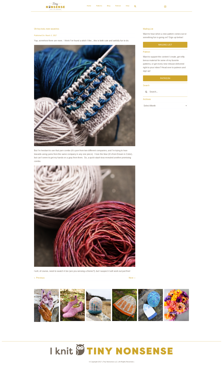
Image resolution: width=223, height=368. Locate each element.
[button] (135, 6)
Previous (40, 278)
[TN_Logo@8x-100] (55, 2)
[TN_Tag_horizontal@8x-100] (111, 342)
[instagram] (165, 7)
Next (131, 278)
